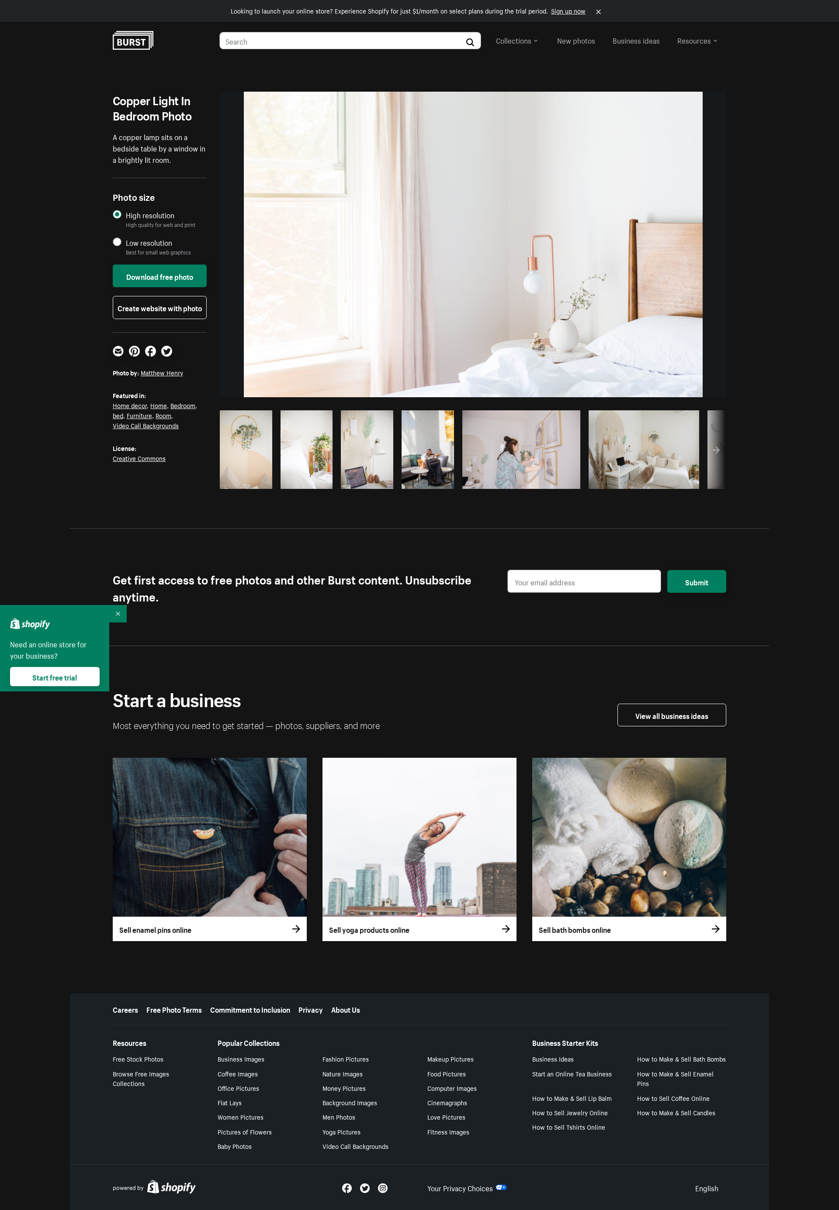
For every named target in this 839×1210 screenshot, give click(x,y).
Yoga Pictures (341, 1131)
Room (163, 415)
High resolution (150, 215)
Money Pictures (344, 1088)
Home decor (130, 405)
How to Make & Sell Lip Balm (572, 1098)
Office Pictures (238, 1088)
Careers (125, 1008)
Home (158, 405)
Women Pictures (240, 1116)
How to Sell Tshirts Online (568, 1126)
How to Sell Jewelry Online (570, 1112)
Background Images (349, 1102)
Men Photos (338, 1116)
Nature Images (342, 1073)
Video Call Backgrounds (146, 425)
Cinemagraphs (447, 1102)
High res (520, 479)
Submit (696, 581)
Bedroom (182, 405)
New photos (576, 39)
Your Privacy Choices (460, 1187)
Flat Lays (230, 1102)
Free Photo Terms (174, 1008)
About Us (345, 1008)
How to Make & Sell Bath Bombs (681, 1058)
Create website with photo (160, 307)
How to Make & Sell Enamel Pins (675, 1078)
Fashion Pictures (345, 1058)
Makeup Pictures (450, 1058)
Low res (249, 479)
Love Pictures (446, 1116)
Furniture (139, 415)
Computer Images (452, 1088)
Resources (694, 39)
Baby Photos (235, 1146)
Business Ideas (553, 1058)
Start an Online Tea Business (572, 1073)
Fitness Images (448, 1131)
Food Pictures (446, 1073)
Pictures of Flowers (245, 1131)
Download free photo (159, 276)
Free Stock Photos (138, 1058)
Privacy (310, 1008)
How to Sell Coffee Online (673, 1098)
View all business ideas (671, 715)
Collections (513, 39)
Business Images (241, 1058)
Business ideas (636, 39)
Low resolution (149, 242)
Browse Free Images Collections (141, 1078)
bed (118, 415)
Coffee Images (238, 1073)
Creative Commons (139, 458)
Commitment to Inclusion (250, 1008)
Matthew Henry (162, 372)
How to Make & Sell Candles (676, 1112)
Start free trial (54, 676)
